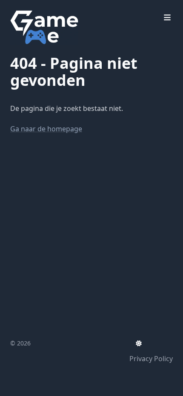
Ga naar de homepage (46, 128)
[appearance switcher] (139, 343)
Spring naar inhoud (51, 8)
